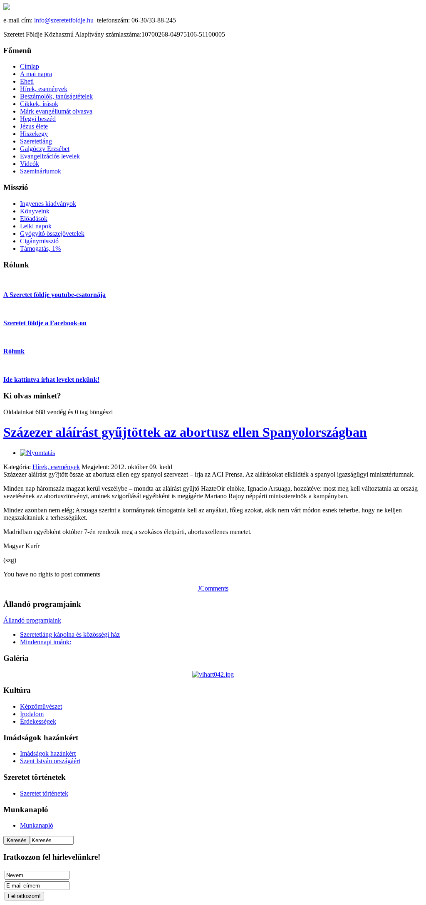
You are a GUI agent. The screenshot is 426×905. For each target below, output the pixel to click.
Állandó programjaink (32, 620)
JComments (213, 588)
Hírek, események (56, 466)
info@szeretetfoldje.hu (64, 20)
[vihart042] (213, 674)
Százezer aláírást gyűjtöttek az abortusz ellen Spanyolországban (185, 432)
